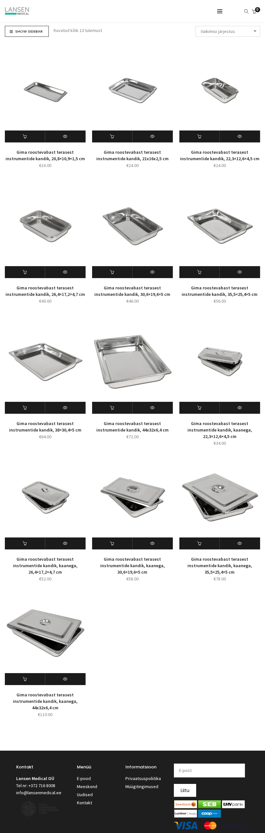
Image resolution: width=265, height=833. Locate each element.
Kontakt (84, 803)
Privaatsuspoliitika (143, 778)
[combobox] (228, 31)
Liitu (185, 790)
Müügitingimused (141, 786)
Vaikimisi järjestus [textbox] (218, 31)
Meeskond (87, 786)
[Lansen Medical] (17, 12)
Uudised (85, 794)
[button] (25, 136)
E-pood (84, 778)
